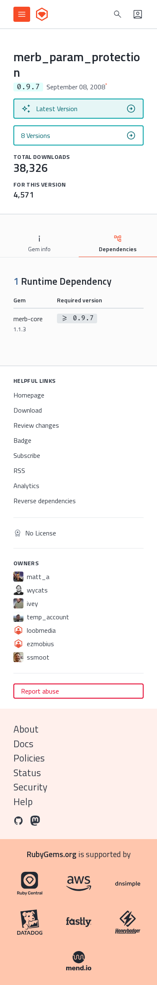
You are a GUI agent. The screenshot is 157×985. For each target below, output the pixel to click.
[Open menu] (21, 14)
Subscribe (26, 455)
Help (23, 801)
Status (27, 772)
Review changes (36, 425)
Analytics (26, 486)
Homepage (28, 395)
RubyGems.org (52, 854)
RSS (19, 470)
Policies (29, 758)
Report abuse (40, 691)
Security (30, 787)
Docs (23, 743)
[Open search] (117, 14)
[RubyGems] (42, 14)
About (26, 729)
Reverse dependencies (44, 501)
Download (27, 410)
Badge (22, 440)
